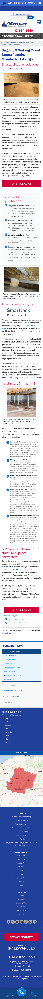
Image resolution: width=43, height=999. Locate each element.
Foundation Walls (10, 656)
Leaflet (13, 806)
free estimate (7, 633)
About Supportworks (11, 696)
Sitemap (27, 979)
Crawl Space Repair (22, 820)
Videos (21, 895)
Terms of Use (18, 979)
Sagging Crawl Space (12, 667)
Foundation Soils (9, 671)
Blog (21, 874)
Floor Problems (9, 660)
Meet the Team (21, 863)
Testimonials (21, 910)
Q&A (21, 870)
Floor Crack (9, 664)
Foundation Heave (15, 619)
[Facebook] (8, 922)
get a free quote (21, 937)
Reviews (21, 914)
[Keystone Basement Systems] (14, 24)
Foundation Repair (13, 645)
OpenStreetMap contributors (34, 806)
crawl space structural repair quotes (16, 570)
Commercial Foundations (21, 828)
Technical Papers (21, 878)
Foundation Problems (16, 623)
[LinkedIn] (22, 922)
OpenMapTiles (21, 806)
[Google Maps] (30, 922)
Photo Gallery (8, 702)
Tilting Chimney (9, 679)
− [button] (40, 801)
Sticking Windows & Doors (12, 675)
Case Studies (21, 899)
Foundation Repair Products (13, 685)
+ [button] (40, 798)
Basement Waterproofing (21, 817)
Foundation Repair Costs (12, 690)
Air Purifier (21, 839)
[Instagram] (35, 922)
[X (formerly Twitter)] (13, 922)
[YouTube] (17, 922)
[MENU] (39, 21)
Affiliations (21, 867)
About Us (21, 859)
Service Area (21, 855)
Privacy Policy (36, 976)
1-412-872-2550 (21, 957)
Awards (21, 881)
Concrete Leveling (21, 831)
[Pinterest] (26, 922)
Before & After (21, 903)
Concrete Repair (21, 835)
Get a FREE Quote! (21, 183)
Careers (21, 885)
